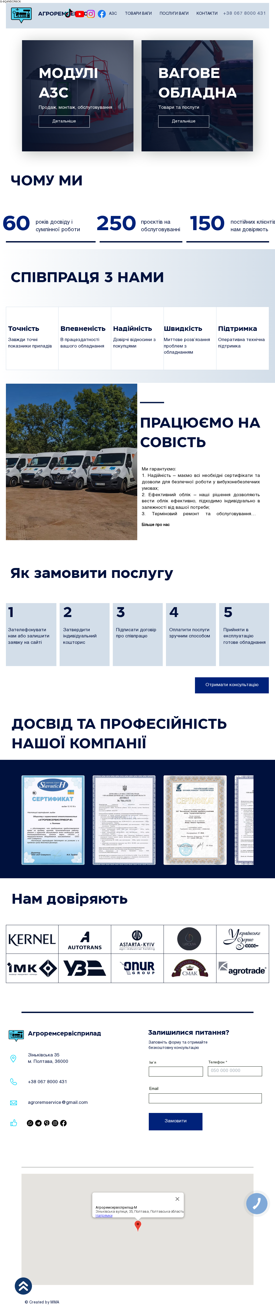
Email (153, 1089)
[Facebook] (101, 14)
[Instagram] (90, 14)
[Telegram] (38, 1123)
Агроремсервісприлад (64, 1034)
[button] (113, 14)
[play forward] (247, 820)
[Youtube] (79, 14)
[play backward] (28, 820)
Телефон (216, 1062)
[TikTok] (68, 14)
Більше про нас (155, 525)
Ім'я (152, 1062)
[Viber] (30, 1123)
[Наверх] (23, 1286)
